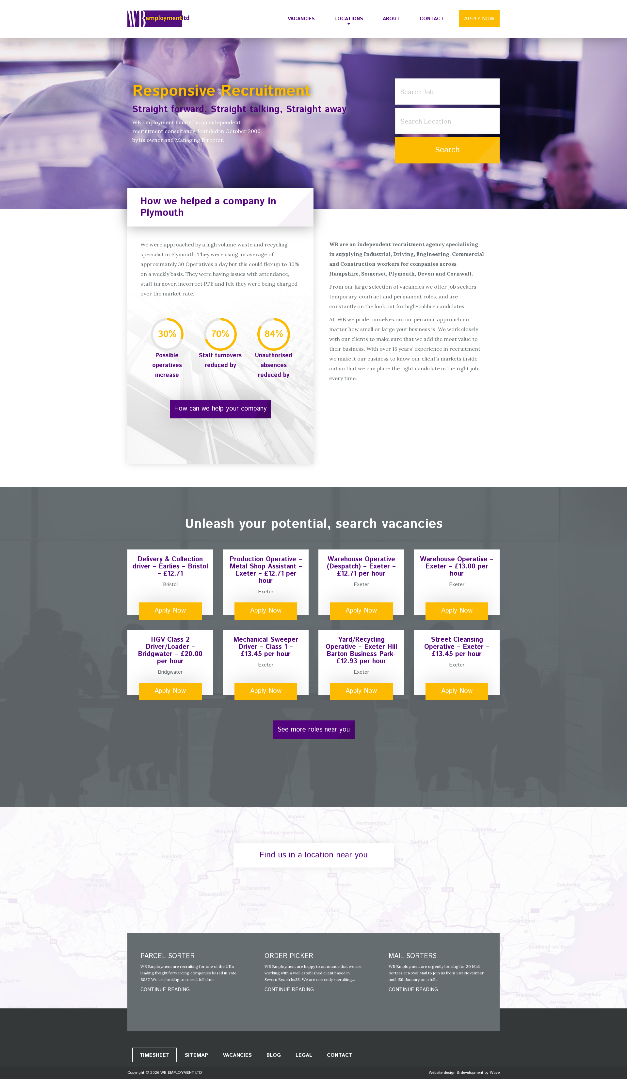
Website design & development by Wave (464, 1072)
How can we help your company (220, 408)
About (391, 18)
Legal (304, 1055)
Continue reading (165, 989)
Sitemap (196, 1055)
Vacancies (301, 18)
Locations (348, 18)
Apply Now (479, 19)
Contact (432, 18)
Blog (273, 1055)
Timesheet (154, 1055)
